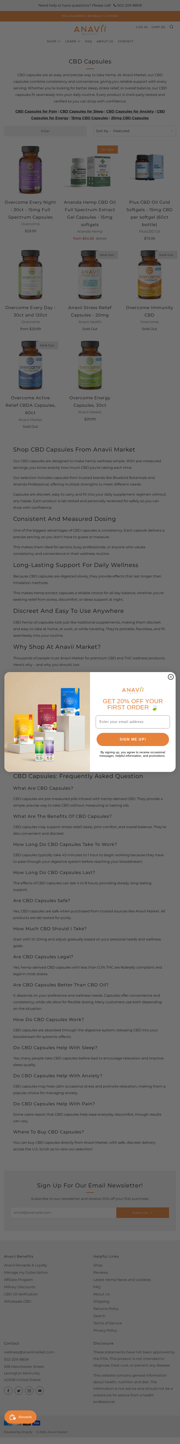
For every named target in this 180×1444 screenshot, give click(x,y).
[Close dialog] (170, 677)
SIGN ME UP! (133, 739)
